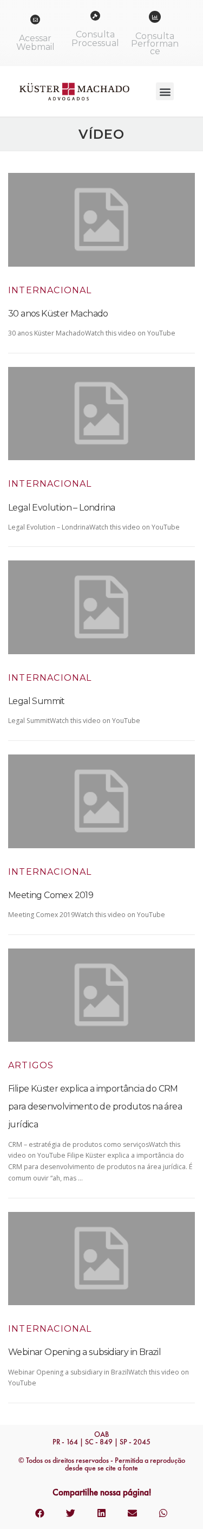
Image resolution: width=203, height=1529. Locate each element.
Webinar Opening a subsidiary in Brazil (84, 1352)
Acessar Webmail (35, 42)
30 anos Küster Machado (58, 313)
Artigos (31, 1065)
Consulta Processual (95, 38)
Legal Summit (36, 701)
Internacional (50, 290)
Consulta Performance (155, 43)
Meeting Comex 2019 (50, 895)
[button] (165, 91)
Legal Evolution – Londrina (61, 507)
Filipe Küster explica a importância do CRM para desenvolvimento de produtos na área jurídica (95, 1106)
